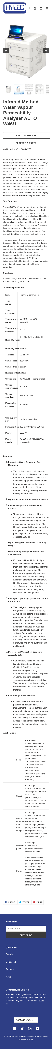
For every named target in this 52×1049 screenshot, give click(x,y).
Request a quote (26, 143)
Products (10, 969)
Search (9, 954)
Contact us (11, 962)
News (8, 977)
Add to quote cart (26, 135)
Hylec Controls (16, 1036)
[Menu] (47, 8)
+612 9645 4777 (23, 149)
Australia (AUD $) (25, 1020)
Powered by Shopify (35, 1036)
